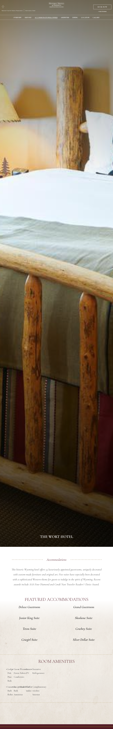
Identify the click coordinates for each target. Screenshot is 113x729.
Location (85, 18)
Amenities (65, 18)
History (28, 18)
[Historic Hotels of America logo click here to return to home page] (56, 5)
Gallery (96, 18)
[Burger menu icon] (3, 7)
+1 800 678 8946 (102, 11)
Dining (75, 18)
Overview (17, 18)
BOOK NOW (102, 7)
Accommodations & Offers (46, 18)
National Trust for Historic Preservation (12, 10)
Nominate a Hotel (30, 10)
